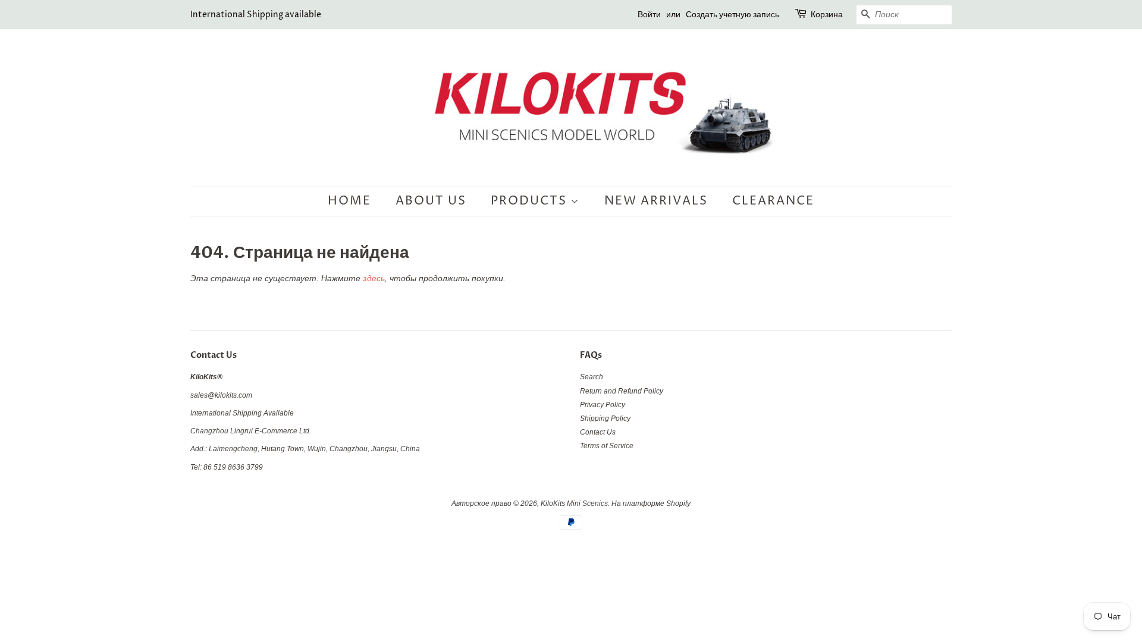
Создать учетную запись (732, 14)
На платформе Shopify (651, 503)
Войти (649, 14)
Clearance (773, 201)
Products (530, 201)
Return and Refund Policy (621, 391)
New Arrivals (656, 201)
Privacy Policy (602, 405)
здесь (374, 278)
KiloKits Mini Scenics (574, 503)
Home (349, 201)
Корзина (827, 14)
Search (591, 377)
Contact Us (598, 432)
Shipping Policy (605, 418)
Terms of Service (606, 446)
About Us (431, 201)
